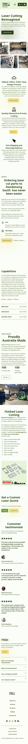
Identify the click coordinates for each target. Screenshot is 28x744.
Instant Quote (7, 32)
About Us (13, 132)
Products (12, 708)
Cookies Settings (12, 734)
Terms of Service (12, 731)
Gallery (12, 712)
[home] (6, 4)
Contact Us (14, 510)
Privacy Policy (12, 728)
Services (12, 704)
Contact (5, 652)
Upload (5, 510)
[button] (14, 4)
